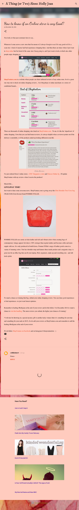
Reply (12, 359)
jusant (43, 507)
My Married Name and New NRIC (26, 492)
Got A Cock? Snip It (21, 408)
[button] (5, 31)
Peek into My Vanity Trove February (27, 433)
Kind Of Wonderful (21, 458)
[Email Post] (5, 334)
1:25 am (22, 353)
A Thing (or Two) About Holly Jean (29, 4)
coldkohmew (14, 352)
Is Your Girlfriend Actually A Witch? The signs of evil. (32, 483)
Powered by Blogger (41, 503)
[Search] (56, 3)
